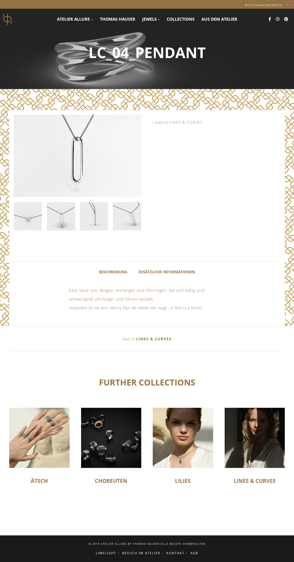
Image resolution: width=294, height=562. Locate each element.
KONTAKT (175, 553)
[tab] (113, 271)
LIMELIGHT (106, 553)
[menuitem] (288, 5)
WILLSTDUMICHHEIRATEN (263, 5)
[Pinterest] (286, 19)
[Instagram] (278, 19)
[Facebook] (270, 19)
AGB (194, 553)
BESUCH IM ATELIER (141, 553)
